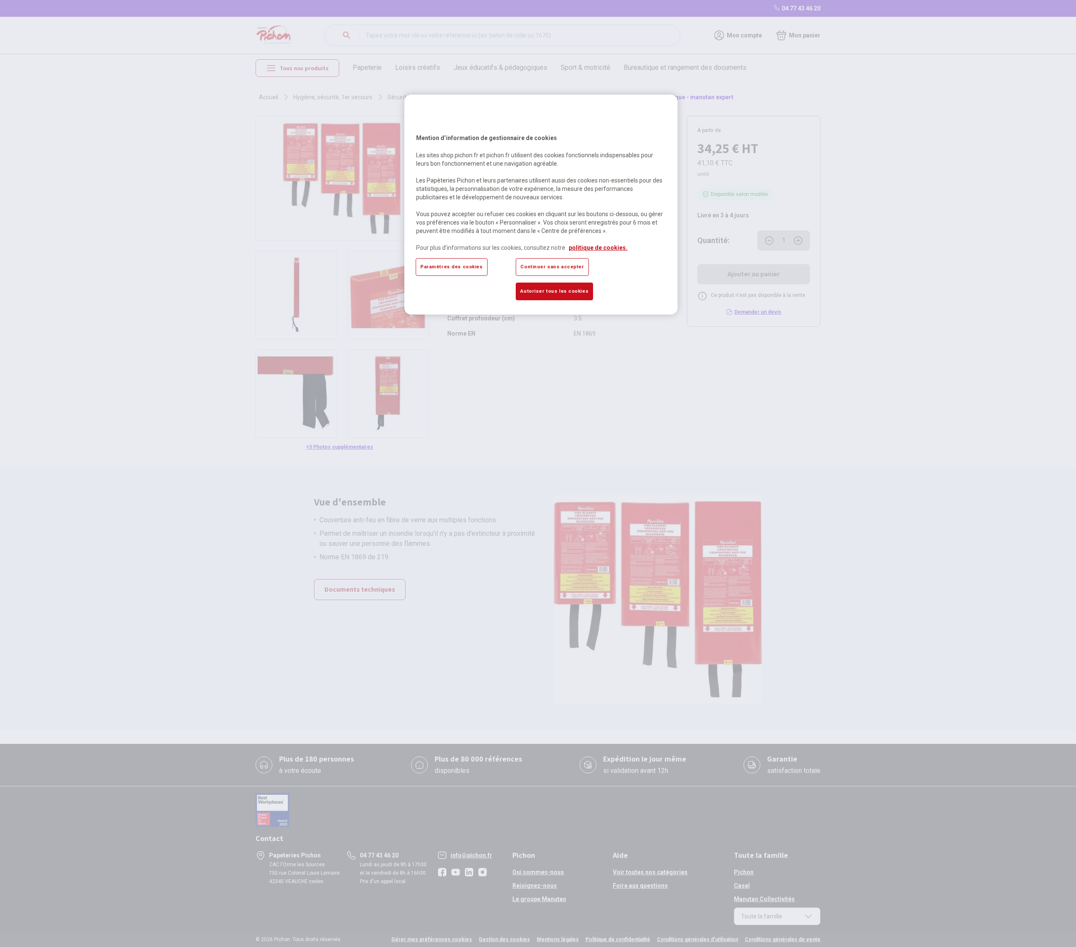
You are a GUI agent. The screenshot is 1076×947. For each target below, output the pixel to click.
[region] (541, 204)
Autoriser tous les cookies (554, 291)
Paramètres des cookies (451, 267)
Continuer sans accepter (552, 267)
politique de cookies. (598, 247)
